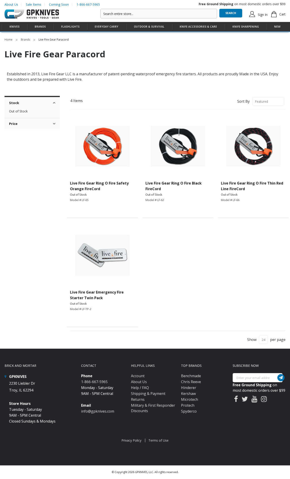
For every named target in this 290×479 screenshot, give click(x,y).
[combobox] (158, 13)
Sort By (243, 101)
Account (138, 375)
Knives (14, 26)
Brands (26, 39)
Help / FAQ (140, 387)
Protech (187, 405)
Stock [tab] (14, 102)
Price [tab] (13, 123)
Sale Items (33, 4)
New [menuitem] (277, 26)
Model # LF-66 (230, 200)
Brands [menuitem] (40, 26)
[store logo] (32, 14)
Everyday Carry (106, 26)
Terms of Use (158, 440)
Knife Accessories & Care (198, 26)
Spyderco (189, 411)
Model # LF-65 (79, 200)
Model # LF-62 (154, 200)
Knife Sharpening (245, 26)
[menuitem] (14, 26)
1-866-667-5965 (88, 4)
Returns (138, 399)
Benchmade (191, 375)
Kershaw (188, 393)
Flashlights (70, 26)
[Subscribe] (281, 377)
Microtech (189, 399)
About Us (11, 4)
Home (9, 39)
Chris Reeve (191, 381)
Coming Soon (59, 4)
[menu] (145, 27)
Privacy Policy (131, 440)
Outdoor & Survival (149, 26)
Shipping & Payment (148, 393)
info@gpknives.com (97, 411)
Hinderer (188, 387)
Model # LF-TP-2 (80, 309)
